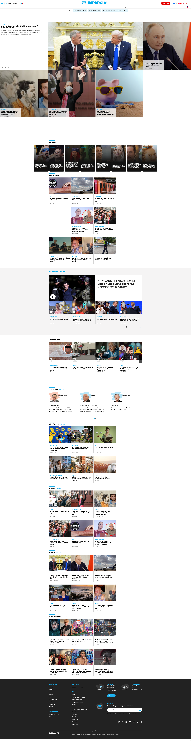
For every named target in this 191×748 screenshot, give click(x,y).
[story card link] (95, 46)
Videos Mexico (101, 278)
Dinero (51, 694)
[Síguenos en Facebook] (174, 3)
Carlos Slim (75, 445)
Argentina (74, 256)
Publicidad (75, 719)
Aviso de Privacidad (77, 699)
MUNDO (52, 552)
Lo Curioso (52, 692)
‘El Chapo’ (3, 109)
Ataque (96, 256)
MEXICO (52, 488)
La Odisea (97, 667)
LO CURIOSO (54, 424)
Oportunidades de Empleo (80, 709)
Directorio (75, 712)
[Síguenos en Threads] (186, 3)
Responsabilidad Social (79, 702)
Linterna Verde (53, 638)
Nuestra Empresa (77, 707)
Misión (74, 704)
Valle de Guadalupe (54, 667)
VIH (50, 196)
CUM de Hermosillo (99, 638)
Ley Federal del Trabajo (56, 475)
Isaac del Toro (53, 445)
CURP (121, 365)
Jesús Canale (125, 395)
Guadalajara (87, 7)
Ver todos (140, 327)
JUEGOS (65, 7)
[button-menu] (2, 3)
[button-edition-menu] (175, 7)
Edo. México (78, 7)
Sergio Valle (62, 395)
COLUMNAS (53, 389)
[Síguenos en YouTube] (181, 3)
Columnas (104, 7)
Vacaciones (99, 109)
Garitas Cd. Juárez (182, 7)
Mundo (51, 689)
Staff (73, 694)
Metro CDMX (98, 196)
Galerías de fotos (54, 714)
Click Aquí (111, 695)
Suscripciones (76, 717)
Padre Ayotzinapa (94, 10)
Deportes (51, 697)
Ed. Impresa (112, 7)
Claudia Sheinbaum (53, 109)
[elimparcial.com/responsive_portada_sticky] (190, 740)
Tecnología (52, 704)
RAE (95, 445)
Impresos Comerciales (78, 697)
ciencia (74, 603)
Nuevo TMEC (122, 10)
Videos (51, 717)
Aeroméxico (75, 196)
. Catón (92, 395)
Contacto (74, 714)
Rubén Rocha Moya (80, 10)
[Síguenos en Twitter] (176, 3)
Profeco (52, 509)
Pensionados (100, 365)
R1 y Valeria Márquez (109, 10)
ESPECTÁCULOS (55, 617)
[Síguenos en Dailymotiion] (141, 722)
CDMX (71, 7)
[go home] (54, 733)
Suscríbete (166, 3)
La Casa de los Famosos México (79, 667)
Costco (75, 365)
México (51, 687)
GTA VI (73, 638)
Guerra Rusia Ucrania (150, 61)
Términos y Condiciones (129, 713)
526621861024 (111, 685)
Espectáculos (53, 699)
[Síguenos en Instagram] (179, 3)
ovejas (96, 475)
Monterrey (96, 7)
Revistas (120, 7)
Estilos (50, 701)
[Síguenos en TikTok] (183, 3)
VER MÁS (61, 389)
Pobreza (52, 603)
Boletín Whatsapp (77, 687)
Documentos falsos (55, 365)
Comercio (3, 24)
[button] (140, 359)
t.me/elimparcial (136, 685)
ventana (74, 475)
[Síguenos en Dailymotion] (188, 3)
